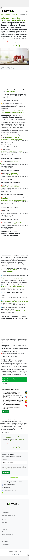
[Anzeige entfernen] (28, 555)
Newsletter (5, 525)
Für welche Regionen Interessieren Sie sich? (11, 389)
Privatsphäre (5, 544)
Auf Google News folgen (10, 490)
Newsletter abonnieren (10, 493)
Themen (4, 532)
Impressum (5, 510)
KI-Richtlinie (5, 541)
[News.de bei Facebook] (14, 554)
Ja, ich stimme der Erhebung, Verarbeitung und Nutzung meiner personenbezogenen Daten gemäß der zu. (14, 467)
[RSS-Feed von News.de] (18, 554)
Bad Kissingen (16, 436)
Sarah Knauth (10, 39)
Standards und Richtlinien (8, 515)
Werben (4, 519)
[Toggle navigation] (26, 11)
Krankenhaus (9, 437)
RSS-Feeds (4, 529)
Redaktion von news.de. (15, 440)
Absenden (5, 411)
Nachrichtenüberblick (7, 534)
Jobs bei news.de (6, 539)
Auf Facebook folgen (9, 484)
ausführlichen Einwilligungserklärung (13, 469)
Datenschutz (5, 512)
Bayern (22, 436)
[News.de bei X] (16, 554)
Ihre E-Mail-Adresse (6, 383)
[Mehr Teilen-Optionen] (19, 45)
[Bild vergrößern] (28, 49)
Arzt (12, 436)
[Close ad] (1, 8)
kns (1, 432)
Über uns (4, 522)
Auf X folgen (7, 487)
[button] (14, 42)
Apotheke (8, 436)
